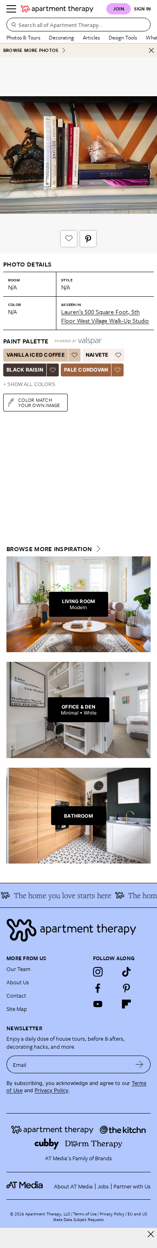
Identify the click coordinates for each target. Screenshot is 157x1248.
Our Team (18, 969)
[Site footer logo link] (78, 930)
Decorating (61, 37)
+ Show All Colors (29, 384)
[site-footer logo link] (24, 1186)
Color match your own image (39, 402)
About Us (17, 982)
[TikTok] (126, 972)
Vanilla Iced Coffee (35, 355)
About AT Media (73, 1186)
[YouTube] (98, 1004)
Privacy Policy (51, 1090)
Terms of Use (85, 1214)
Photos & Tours (23, 37)
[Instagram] (98, 972)
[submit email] (139, 1064)
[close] (151, 1234)
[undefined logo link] (57, 8)
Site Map (16, 1008)
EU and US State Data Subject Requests (100, 1217)
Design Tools (123, 37)
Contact (16, 995)
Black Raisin (24, 370)
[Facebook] (98, 988)
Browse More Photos (30, 50)
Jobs (103, 1186)
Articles (91, 37)
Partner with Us (132, 1186)
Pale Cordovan (86, 370)
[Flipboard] (126, 1004)
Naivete (97, 355)
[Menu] (11, 9)
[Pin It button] (88, 239)
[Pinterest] (126, 988)
